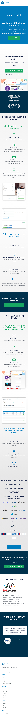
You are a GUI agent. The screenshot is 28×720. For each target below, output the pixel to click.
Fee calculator (5, 713)
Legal (4, 679)
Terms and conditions (7, 683)
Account (4, 693)
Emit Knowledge (7, 672)
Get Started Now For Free (14, 70)
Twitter (4, 705)
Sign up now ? (14, 37)
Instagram (4, 707)
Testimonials (5, 691)
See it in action (14, 547)
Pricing (4, 689)
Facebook (4, 703)
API (3, 697)
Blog (3, 677)
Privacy (4, 681)
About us (4, 695)
